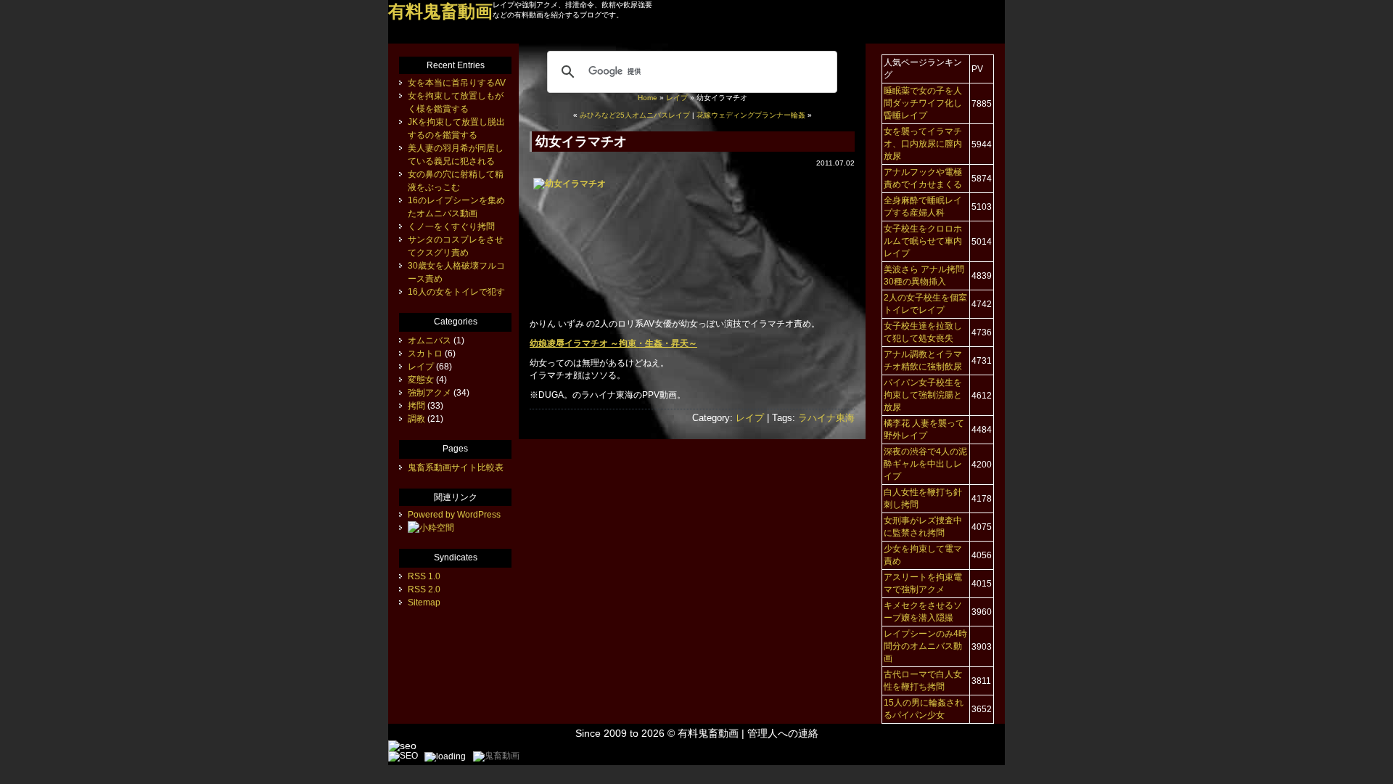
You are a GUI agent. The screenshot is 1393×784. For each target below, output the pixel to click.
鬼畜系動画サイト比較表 (456, 467)
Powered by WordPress (454, 515)
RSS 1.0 (424, 576)
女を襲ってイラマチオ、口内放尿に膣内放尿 (923, 143)
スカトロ (425, 353)
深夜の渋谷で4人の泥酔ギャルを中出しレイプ (925, 463)
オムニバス (429, 340)
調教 (416, 419)
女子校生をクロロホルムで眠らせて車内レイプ (923, 241)
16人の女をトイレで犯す (456, 292)
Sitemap (424, 602)
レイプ (677, 98)
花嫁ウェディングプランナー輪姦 (750, 115)
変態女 (421, 380)
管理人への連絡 (782, 733)
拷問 (416, 406)
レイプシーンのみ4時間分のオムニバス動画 (925, 646)
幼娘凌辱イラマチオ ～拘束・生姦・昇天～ (613, 343)
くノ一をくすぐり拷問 (451, 226)
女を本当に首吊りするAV (457, 83)
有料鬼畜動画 (708, 733)
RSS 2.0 (424, 589)
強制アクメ (429, 393)
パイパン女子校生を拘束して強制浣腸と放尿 (923, 394)
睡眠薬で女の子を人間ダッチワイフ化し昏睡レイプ (923, 103)
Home (647, 98)
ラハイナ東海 (826, 417)
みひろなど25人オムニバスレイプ (635, 115)
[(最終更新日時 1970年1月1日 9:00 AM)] (431, 528)
